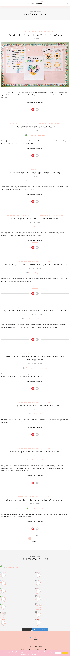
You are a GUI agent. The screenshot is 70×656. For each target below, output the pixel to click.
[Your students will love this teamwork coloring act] (38, 614)
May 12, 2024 (35, 176)
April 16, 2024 (35, 222)
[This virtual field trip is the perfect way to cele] (3, 606)
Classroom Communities (27, 31)
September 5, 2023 (35, 363)
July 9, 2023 (35, 409)
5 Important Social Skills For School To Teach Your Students (35, 500)
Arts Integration (46, 31)
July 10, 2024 (35, 38)
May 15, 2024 (35, 130)
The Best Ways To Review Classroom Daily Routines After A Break (35, 264)
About (22, 649)
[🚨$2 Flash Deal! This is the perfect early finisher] (3, 622)
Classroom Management (40, 215)
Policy (47, 649)
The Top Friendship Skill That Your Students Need (35, 405)
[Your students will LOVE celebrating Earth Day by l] (3, 583)
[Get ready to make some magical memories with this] (38, 591)
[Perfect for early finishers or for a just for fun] (3, 598)
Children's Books (17, 123)
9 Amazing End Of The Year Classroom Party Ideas (35, 218)
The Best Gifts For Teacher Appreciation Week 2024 (35, 172)
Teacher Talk (54, 123)
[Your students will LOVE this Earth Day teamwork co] (38, 575)
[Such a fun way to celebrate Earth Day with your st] (38, 583)
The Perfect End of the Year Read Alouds (35, 126)
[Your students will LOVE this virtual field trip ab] (38, 598)
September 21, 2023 (35, 314)
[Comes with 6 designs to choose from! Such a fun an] (3, 575)
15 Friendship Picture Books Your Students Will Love (35, 451)
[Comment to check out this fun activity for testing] (38, 606)
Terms (39, 649)
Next (34, 542)
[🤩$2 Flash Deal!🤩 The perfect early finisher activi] (38, 622)
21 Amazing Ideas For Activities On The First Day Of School (35, 35)
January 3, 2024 (35, 268)
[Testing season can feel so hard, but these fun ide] (3, 614)
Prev (36, 535)
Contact (31, 649)
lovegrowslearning (36, 559)
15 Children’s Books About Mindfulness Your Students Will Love (35, 310)
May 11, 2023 (35, 455)
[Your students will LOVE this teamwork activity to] (3, 591)
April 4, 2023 (35, 503)
